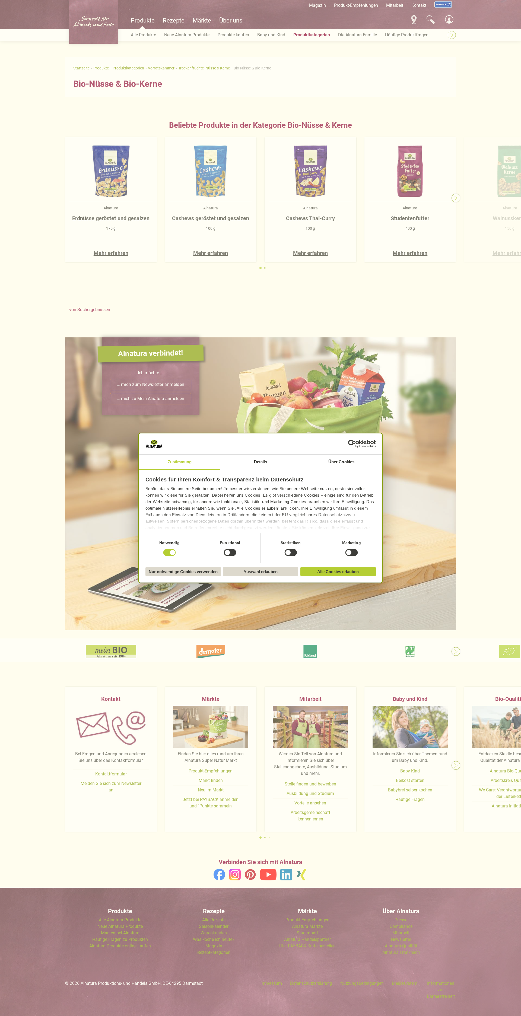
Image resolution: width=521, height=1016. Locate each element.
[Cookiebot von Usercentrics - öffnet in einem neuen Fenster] (352, 444)
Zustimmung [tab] (180, 461)
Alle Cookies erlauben (338, 571)
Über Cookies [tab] (341, 461)
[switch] (230, 552)
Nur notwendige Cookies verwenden (183, 571)
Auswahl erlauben (260, 571)
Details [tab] (260, 461)
